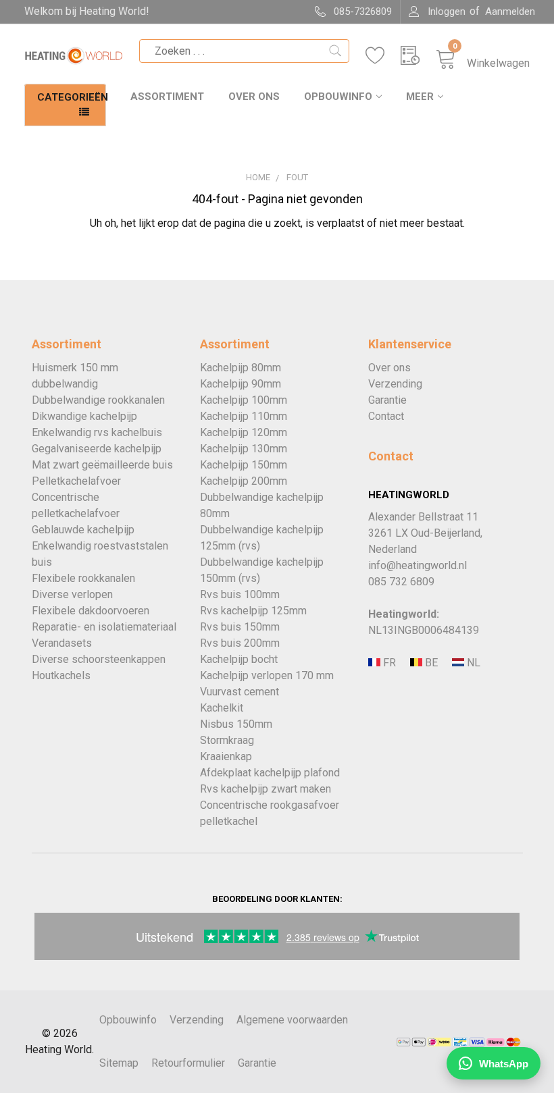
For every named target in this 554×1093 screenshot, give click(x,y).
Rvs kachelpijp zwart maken (265, 788)
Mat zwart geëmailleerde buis (102, 464)
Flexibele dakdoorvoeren (90, 610)
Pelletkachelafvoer (76, 481)
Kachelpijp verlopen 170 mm (267, 675)
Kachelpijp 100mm (243, 400)
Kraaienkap (226, 756)
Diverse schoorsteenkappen (99, 659)
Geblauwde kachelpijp (83, 529)
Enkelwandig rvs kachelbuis (97, 432)
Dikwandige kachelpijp (84, 416)
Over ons (254, 96)
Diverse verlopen (72, 594)
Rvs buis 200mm (240, 643)
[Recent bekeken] (418, 56)
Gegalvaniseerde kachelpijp (96, 448)
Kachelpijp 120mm (243, 432)
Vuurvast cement (239, 691)
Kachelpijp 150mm (243, 464)
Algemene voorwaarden (292, 1019)
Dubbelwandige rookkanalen (98, 400)
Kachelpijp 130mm (243, 448)
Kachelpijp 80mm (240, 367)
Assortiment (167, 96)
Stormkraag (227, 740)
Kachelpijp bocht (239, 659)
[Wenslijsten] (383, 56)
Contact (386, 416)
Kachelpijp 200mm (243, 481)
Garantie (387, 400)
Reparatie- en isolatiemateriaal (104, 626)
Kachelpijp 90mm (240, 383)
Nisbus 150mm (236, 724)
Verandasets (62, 643)
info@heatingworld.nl (417, 565)
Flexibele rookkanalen (83, 578)
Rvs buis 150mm (240, 626)
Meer (420, 96)
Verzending (395, 383)
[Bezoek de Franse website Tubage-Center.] (387, 662)
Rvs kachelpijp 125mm (253, 610)
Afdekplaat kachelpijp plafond (270, 772)
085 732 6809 (401, 581)
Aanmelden (510, 11)
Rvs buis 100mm (240, 594)
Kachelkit (221, 707)
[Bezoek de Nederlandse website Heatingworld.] (429, 662)
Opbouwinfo (338, 96)
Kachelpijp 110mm (243, 416)
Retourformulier (188, 1063)
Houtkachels (61, 675)
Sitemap (118, 1063)
